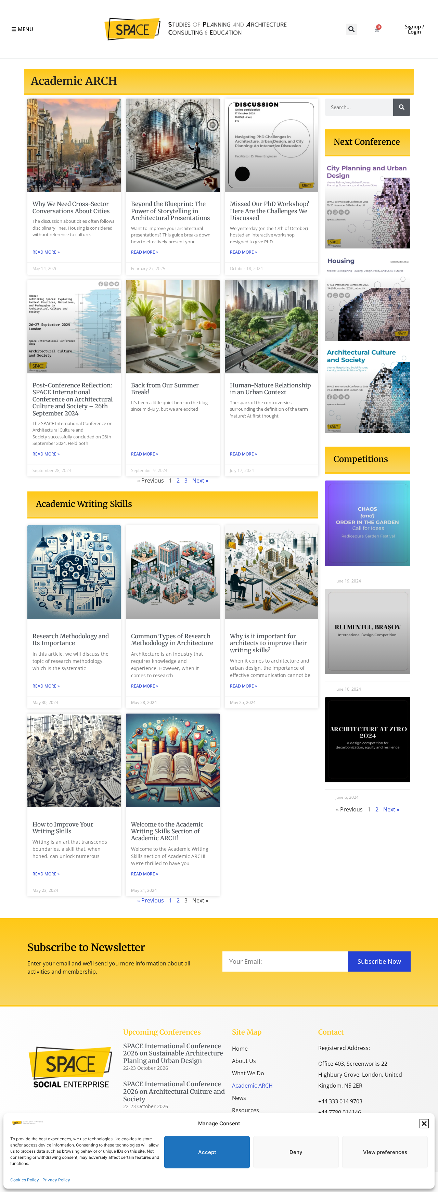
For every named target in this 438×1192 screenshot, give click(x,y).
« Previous (150, 900)
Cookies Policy (24, 1179)
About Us (244, 1061)
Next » (200, 480)
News (239, 1098)
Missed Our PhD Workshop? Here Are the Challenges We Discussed (269, 211)
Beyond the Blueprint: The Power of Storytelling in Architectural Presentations (170, 211)
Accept (207, 1152)
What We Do (248, 1073)
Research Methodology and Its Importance (71, 639)
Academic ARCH (252, 1085)
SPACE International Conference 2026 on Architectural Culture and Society (174, 1091)
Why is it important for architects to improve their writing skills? (268, 643)
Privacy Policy (56, 1179)
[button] (424, 1123)
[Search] (401, 107)
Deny (295, 1152)
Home (240, 1048)
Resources (245, 1110)
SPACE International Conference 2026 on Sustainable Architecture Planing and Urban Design (173, 1053)
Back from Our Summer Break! (165, 389)
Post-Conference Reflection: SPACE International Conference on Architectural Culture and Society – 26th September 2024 (73, 399)
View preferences (385, 1152)
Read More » (46, 252)
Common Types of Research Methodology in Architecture (172, 639)
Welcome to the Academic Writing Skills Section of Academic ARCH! (167, 831)
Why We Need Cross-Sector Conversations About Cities (71, 207)
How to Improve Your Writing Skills (63, 828)
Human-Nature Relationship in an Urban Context (270, 389)
